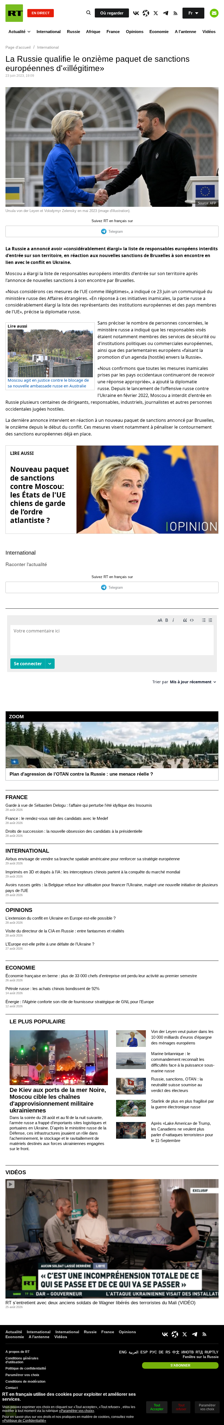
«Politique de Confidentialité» (24, 1421)
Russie (73, 31)
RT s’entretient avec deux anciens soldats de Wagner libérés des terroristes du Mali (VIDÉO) (100, 1302)
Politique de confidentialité (25, 1368)
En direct (40, 13)
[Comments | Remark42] (112, 652)
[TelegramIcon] (165, 13)
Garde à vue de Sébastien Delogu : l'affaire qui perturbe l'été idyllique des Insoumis (78, 805)
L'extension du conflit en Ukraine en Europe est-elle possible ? (60, 918)
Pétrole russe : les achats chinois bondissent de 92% (52, 988)
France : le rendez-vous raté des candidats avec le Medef (56, 818)
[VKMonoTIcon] (136, 13)
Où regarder (111, 13)
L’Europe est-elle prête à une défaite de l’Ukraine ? (49, 944)
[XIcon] (155, 13)
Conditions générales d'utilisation (22, 1360)
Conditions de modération (25, 1381)
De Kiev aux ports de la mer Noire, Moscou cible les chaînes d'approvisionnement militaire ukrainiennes (58, 1100)
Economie (159, 31)
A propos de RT (17, 1352)
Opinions (134, 31)
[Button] (214, 13)
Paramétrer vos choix (22, 1375)
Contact (11, 1388)
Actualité (16, 31)
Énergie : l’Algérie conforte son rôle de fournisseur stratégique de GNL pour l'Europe (79, 1001)
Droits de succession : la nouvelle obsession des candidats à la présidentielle (73, 831)
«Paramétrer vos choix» (76, 1411)
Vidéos (209, 31)
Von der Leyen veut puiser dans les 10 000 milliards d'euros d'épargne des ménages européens (182, 1037)
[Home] (14, 13)
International (49, 31)
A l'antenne (185, 31)
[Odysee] (146, 13)
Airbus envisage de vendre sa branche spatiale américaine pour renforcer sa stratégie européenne (92, 858)
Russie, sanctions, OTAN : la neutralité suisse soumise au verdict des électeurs (177, 1085)
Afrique (93, 31)
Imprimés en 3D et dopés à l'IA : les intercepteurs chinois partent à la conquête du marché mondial (92, 872)
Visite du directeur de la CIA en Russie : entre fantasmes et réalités (64, 931)
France (113, 31)
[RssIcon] (175, 13)
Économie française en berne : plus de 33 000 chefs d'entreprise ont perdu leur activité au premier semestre (101, 975)
